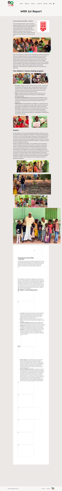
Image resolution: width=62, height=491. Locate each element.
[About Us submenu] (35, 3)
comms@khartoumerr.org (14, 488)
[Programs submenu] (29, 3)
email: (9, 488)
